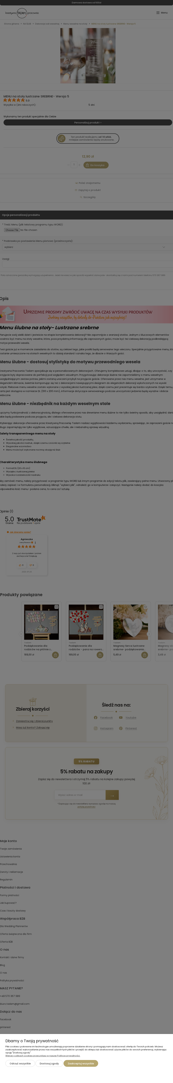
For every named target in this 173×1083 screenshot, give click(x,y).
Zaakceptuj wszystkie (81, 1063)
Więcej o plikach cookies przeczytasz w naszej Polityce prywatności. (42, 1055)
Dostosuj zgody (49, 1063)
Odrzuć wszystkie (20, 1063)
